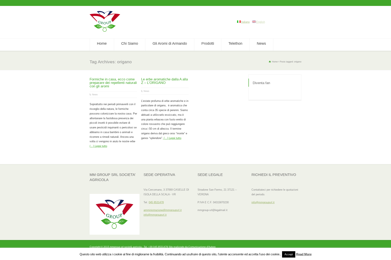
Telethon (235, 43)
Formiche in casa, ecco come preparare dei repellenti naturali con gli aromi (113, 82)
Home (102, 43)
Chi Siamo (129, 43)
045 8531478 (156, 202)
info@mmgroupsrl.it (155, 214)
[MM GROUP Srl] (105, 30)
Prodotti (207, 43)
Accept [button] (288, 254)
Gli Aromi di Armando (170, 43)
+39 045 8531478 (158, 247)
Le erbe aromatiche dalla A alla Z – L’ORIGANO (164, 81)
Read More (304, 254)
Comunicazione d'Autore (202, 247)
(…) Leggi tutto (98, 146)
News (261, 43)
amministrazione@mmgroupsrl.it (163, 210)
